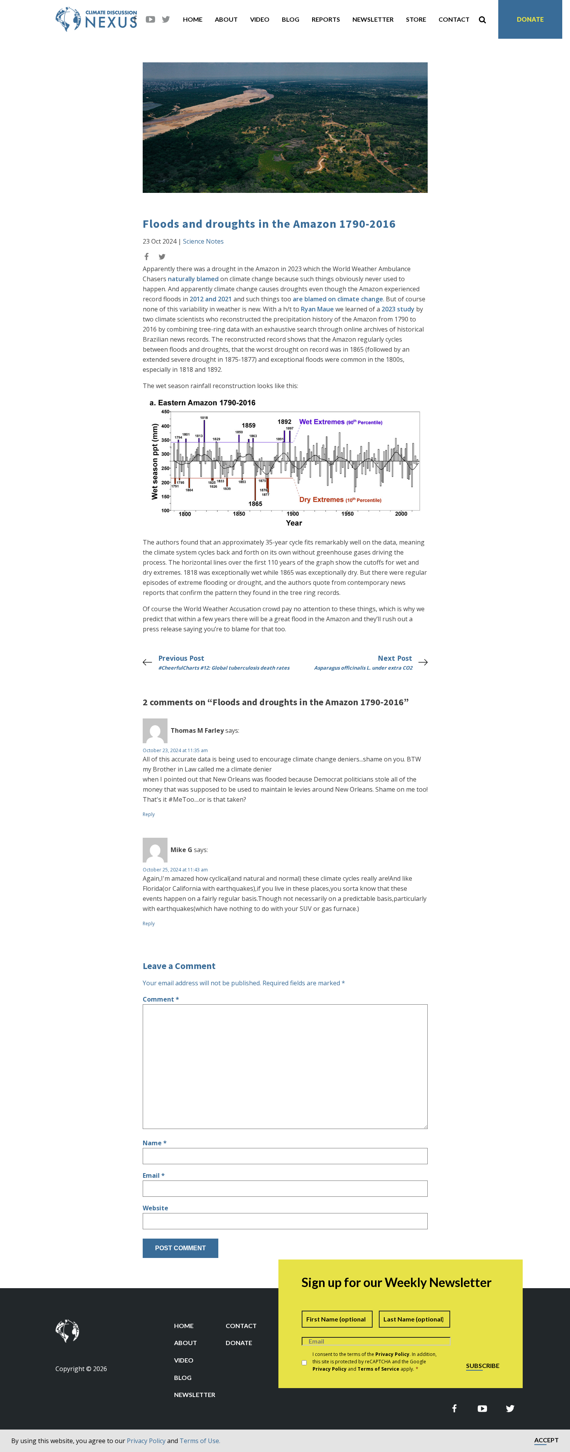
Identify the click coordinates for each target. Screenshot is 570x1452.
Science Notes (203, 241)
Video (259, 19)
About (226, 19)
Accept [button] (546, 1440)
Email (154, 1175)
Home (192, 19)
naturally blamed (193, 279)
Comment (161, 999)
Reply (149, 814)
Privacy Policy (146, 1441)
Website (155, 1208)
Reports (326, 19)
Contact (454, 19)
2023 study (398, 309)
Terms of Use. (200, 1441)
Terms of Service (378, 1369)
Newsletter (373, 19)
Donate (530, 19)
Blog (290, 19)
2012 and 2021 (211, 299)
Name (155, 1143)
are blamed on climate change (338, 299)
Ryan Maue (317, 309)
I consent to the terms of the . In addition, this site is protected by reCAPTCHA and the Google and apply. (375, 1361)
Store (416, 19)
